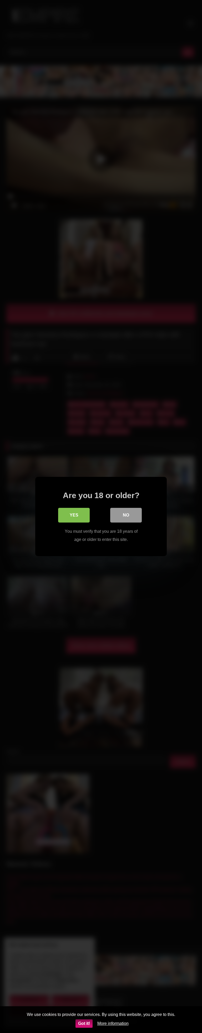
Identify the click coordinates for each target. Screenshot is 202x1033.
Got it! (84, 1023)
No (126, 515)
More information (113, 1023)
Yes (74, 515)
